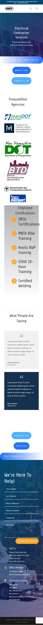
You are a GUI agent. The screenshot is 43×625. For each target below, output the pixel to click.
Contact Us (21, 81)
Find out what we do (25, 60)
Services (21, 446)
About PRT (21, 70)
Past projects (13, 456)
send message (27, 541)
